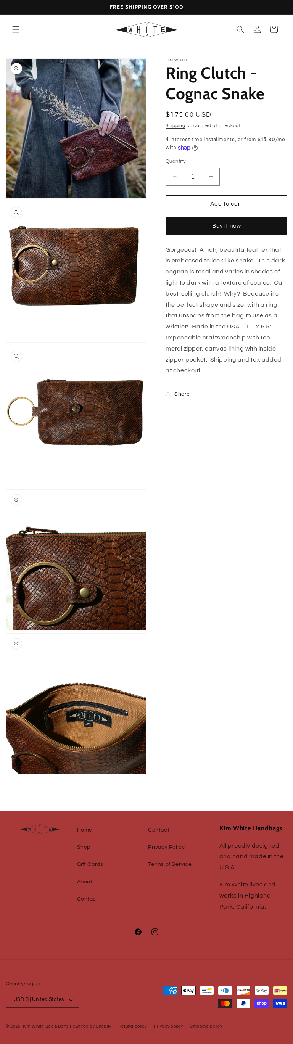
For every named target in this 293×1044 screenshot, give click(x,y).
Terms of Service (170, 864)
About (85, 882)
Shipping (175, 125)
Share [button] (182, 394)
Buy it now (226, 226)
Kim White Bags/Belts (46, 1026)
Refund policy (133, 1026)
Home (84, 830)
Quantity (175, 161)
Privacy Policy (166, 847)
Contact (87, 899)
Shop (83, 847)
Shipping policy (206, 1026)
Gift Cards (90, 864)
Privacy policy (168, 1026)
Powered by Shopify (90, 1026)
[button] (16, 29)
